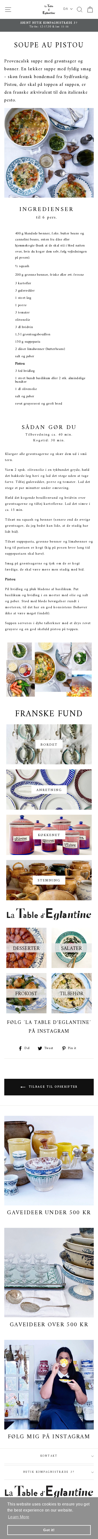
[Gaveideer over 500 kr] (49, 1272)
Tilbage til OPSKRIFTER (52, 1087)
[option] (49, 25)
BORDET (49, 745)
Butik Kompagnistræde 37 (48, 1472)
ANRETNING (49, 790)
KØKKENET (49, 835)
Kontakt (48, 1456)
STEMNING (49, 880)
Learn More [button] (18, 1517)
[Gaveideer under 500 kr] (49, 1160)
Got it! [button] (49, 1530)
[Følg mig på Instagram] (49, 1384)
